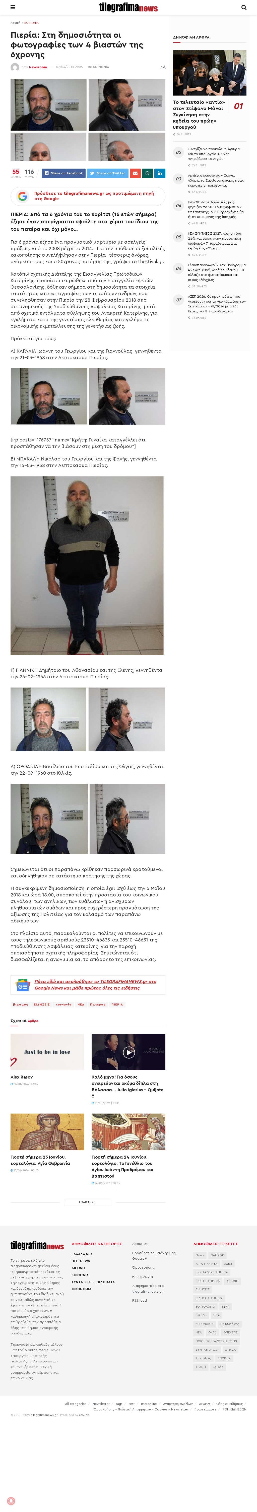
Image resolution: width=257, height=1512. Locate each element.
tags (119, 1403)
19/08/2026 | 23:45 (25, 1084)
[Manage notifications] (11, 1501)
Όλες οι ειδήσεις (229, 1403)
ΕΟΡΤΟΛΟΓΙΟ (205, 1306)
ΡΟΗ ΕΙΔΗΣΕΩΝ (234, 1409)
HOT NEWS (81, 1261)
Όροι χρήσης (143, 1267)
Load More (88, 1202)
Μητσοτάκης (229, 1324)
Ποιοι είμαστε (205, 1409)
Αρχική (15, 22)
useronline (149, 1403)
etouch (84, 1414)
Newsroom (38, 67)
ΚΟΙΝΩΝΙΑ (31, 22)
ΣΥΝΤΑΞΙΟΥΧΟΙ (207, 1349)
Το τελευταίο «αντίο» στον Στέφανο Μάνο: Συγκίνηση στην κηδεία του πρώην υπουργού (199, 115)
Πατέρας (98, 1004)
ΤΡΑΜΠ (201, 1367)
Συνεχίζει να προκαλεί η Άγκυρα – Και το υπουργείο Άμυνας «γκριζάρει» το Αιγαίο (215, 154)
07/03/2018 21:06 (69, 67)
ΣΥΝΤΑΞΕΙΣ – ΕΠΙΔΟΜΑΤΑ (93, 1282)
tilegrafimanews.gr (44, 1414)
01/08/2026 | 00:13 (106, 1103)
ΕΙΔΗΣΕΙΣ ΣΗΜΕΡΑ (209, 1298)
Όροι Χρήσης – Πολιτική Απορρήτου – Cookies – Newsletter (141, 1409)
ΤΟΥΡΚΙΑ (224, 1358)
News (200, 1255)
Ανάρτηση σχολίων (178, 1403)
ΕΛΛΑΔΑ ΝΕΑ (82, 1254)
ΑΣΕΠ (228, 1263)
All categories (75, 1403)
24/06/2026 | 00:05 (107, 1183)
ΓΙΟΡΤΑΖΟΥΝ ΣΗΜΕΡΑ (212, 1272)
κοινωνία (64, 1004)
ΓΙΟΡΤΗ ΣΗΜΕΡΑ (208, 1281)
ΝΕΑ (81, 1004)
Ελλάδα (201, 1315)
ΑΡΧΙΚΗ (204, 1403)
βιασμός (20, 1004)
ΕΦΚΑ (226, 1306)
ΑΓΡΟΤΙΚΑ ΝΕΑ (206, 1263)
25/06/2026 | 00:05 (26, 1170)
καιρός (218, 1367)
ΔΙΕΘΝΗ (78, 1268)
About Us (140, 1244)
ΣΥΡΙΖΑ (230, 1349)
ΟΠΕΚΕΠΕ (231, 1332)
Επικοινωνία (142, 1277)
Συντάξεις (203, 1358)
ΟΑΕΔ (213, 1332)
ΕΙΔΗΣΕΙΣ (42, 1004)
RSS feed (139, 1300)
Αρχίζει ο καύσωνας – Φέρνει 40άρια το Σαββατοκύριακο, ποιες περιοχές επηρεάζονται (216, 180)
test (132, 1403)
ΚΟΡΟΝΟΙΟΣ (205, 1324)
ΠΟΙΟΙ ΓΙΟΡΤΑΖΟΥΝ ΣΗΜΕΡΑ (217, 1341)
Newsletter (101, 1403)
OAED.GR (217, 1255)
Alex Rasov (22, 1077)
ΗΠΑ (216, 1315)
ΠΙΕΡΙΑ (117, 1004)
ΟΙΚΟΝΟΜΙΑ (81, 1289)
